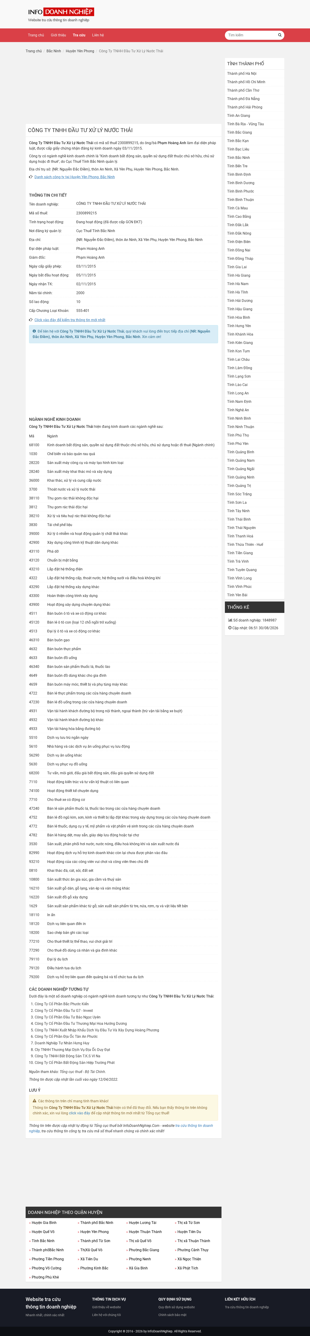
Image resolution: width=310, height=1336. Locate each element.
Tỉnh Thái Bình (239, 519)
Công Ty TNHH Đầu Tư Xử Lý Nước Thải (92, 331)
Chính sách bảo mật (172, 1314)
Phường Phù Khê (44, 1277)
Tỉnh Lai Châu (238, 359)
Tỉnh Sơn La (237, 502)
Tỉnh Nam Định (239, 401)
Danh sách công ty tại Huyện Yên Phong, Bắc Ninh (74, 177)
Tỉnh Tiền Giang (240, 553)
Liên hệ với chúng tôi (106, 1314)
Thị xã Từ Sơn (187, 1223)
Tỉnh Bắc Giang (239, 132)
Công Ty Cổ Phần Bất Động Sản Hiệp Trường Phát (75, 1062)
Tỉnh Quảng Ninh (240, 477)
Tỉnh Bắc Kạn (238, 141)
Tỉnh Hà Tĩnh (237, 292)
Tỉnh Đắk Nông (239, 233)
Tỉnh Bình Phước (240, 191)
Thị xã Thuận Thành (192, 1241)
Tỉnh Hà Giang (238, 275)
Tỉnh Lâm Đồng (239, 368)
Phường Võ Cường (45, 1268)
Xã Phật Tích (186, 1268)
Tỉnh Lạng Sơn (239, 376)
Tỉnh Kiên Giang (240, 343)
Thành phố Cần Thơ (243, 90)
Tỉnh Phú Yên (237, 443)
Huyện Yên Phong (93, 1232)
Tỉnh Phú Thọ (238, 435)
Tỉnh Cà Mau (237, 208)
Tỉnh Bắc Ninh (41, 1241)
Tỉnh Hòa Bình (238, 317)
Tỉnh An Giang (238, 115)
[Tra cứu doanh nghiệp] (62, 14)
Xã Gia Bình (137, 1268)
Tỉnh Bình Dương (240, 183)
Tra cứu (79, 35)
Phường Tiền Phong (46, 1259)
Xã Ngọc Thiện (188, 1259)
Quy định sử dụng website (176, 1307)
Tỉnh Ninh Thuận (240, 427)
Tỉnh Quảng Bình (240, 452)
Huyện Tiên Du (188, 1232)
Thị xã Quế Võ (138, 1241)
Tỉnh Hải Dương (240, 300)
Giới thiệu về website (106, 1307)
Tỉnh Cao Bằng (239, 216)
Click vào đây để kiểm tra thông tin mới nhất (69, 320)
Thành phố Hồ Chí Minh (246, 82)
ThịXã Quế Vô (90, 1250)
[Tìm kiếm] (279, 35)
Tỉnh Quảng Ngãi (240, 469)
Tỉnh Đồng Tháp (240, 258)
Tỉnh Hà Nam (237, 284)
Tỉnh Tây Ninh (238, 511)
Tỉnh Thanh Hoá (240, 536)
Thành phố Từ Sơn (94, 1241)
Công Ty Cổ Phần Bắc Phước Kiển (62, 1004)
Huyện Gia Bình (43, 1223)
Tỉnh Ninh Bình (239, 418)
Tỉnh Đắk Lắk (237, 225)
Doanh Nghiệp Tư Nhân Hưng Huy (62, 1043)
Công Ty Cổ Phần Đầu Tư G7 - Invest (64, 1010)
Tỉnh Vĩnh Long (239, 578)
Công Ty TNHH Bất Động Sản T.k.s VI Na (67, 1056)
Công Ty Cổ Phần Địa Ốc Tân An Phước (66, 1036)
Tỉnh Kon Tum (238, 351)
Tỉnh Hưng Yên (239, 326)
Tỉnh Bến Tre (237, 166)
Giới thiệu (58, 35)
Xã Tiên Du (88, 1259)
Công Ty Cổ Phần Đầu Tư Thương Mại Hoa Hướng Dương (81, 1023)
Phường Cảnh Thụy (192, 1250)
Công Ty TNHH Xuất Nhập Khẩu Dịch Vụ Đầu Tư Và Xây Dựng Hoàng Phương (97, 1030)
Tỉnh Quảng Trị (239, 486)
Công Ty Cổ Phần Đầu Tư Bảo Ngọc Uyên (68, 1017)
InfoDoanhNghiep (160, 1331)
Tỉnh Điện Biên (239, 242)
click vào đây (79, 1113)
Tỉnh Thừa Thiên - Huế (245, 544)
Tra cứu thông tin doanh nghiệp (247, 1307)
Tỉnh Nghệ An (238, 410)
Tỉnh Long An (238, 393)
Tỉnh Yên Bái (237, 595)
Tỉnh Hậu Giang (239, 309)
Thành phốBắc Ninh (46, 1250)
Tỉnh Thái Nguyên (241, 528)
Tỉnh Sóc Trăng (239, 494)
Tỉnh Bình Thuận (240, 200)
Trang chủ (36, 35)
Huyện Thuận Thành (144, 1232)
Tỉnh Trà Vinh (238, 561)
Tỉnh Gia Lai (237, 267)
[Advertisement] (123, 90)
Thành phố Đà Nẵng (243, 99)
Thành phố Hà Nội (241, 73)
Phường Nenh (138, 1259)
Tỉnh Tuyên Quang (242, 570)
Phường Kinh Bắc (93, 1268)
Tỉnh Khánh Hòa (240, 334)
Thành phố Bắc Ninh (95, 1223)
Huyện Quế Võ (41, 1232)
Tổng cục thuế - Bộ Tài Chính (82, 1072)
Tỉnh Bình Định (239, 174)
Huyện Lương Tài (141, 1223)
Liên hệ (98, 35)
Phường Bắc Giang (142, 1250)
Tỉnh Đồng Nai (238, 250)
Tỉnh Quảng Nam (241, 460)
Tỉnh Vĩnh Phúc (239, 586)
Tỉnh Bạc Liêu (238, 149)
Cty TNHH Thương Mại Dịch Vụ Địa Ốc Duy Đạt (72, 1050)
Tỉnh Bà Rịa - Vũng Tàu (245, 124)
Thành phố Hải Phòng (244, 107)
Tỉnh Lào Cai (237, 385)
